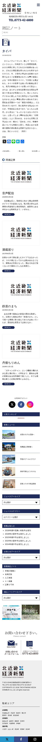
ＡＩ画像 (8, 581)
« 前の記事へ (6, 151)
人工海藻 (8, 578)
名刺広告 (8, 574)
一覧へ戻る (21, 151)
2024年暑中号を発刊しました (17, 544)
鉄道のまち (9, 306)
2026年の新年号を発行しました (18, 534)
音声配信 (8, 193)
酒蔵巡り (8, 249)
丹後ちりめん (11, 362)
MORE (6, 214)
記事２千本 (9, 584)
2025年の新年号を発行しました (18, 541)
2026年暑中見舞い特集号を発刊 (18, 530)
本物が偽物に (10, 571)
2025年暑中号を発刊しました (17, 537)
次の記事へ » (36, 151)
